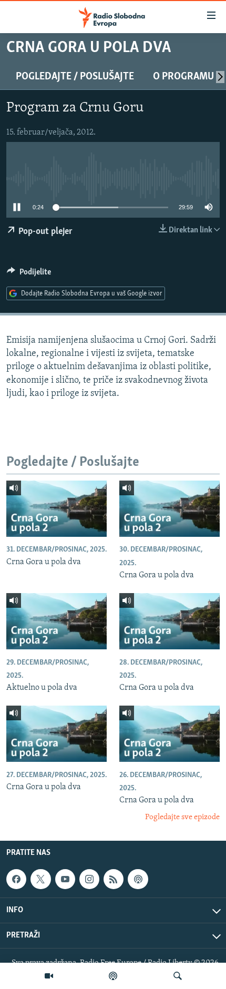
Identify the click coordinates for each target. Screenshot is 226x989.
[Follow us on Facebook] (16, 879)
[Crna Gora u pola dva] (56, 509)
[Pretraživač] (177, 976)
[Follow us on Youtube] (65, 879)
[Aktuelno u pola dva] (56, 621)
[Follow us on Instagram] (89, 879)
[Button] (29, 274)
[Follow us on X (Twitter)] (40, 879)
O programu (183, 77)
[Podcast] (113, 976)
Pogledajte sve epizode (182, 817)
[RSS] (114, 879)
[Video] (49, 976)
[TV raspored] (138, 879)
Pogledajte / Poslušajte (75, 77)
